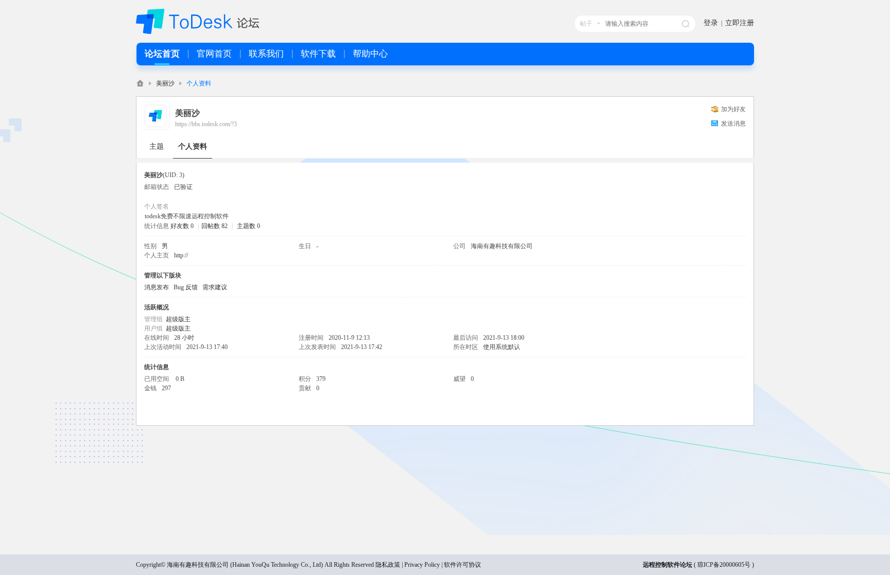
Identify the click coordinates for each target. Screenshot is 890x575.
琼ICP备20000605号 (723, 564)
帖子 (586, 23)
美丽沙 (165, 83)
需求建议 (214, 287)
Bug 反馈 (186, 287)
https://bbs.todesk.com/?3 (206, 124)
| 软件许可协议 (460, 564)
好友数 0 (182, 226)
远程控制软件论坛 (667, 564)
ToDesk (140, 83)
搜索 (685, 24)
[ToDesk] (198, 32)
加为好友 (733, 109)
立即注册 (739, 23)
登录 (711, 23)
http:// (181, 255)
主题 (156, 146)
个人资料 (192, 146)
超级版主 (178, 319)
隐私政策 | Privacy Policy (407, 564)
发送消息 (733, 123)
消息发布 (156, 287)
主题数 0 (248, 226)
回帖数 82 (214, 226)
